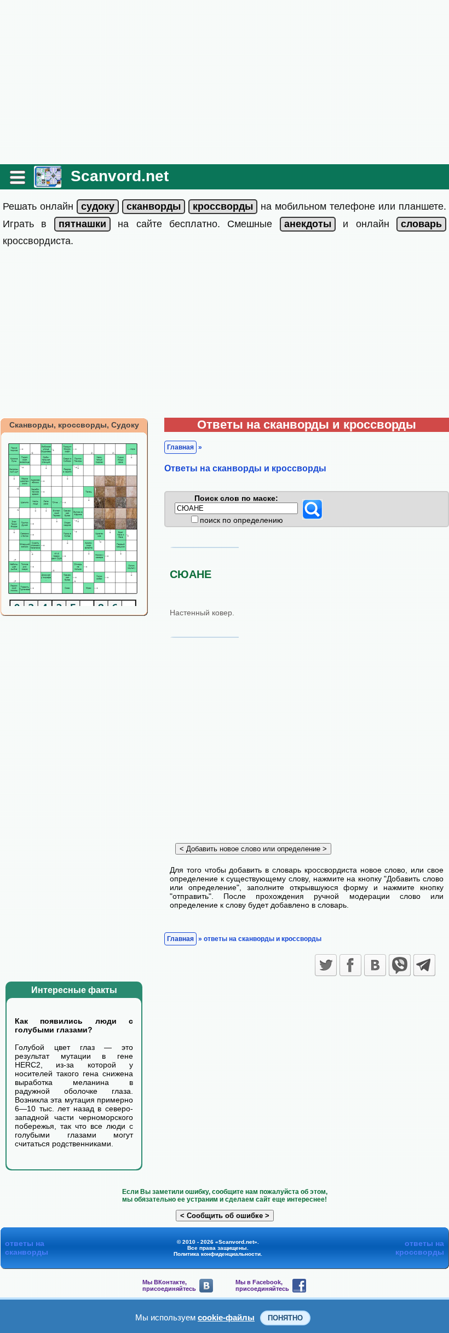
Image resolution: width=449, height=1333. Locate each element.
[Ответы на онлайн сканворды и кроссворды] (47, 183)
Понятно (285, 1318)
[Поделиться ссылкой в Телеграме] (424, 965)
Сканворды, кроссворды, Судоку (74, 424)
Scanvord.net (120, 176)
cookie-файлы (226, 1317)
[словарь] (421, 223)
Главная (180, 447)
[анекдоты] (308, 223)
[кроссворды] (222, 206)
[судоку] (98, 206)
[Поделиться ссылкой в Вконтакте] (375, 965)
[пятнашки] (82, 223)
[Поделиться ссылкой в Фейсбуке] (350, 965)
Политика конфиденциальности (217, 1254)
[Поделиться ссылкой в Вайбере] (400, 965)
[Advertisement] (224, 82)
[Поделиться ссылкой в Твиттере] (326, 965)
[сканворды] (153, 206)
